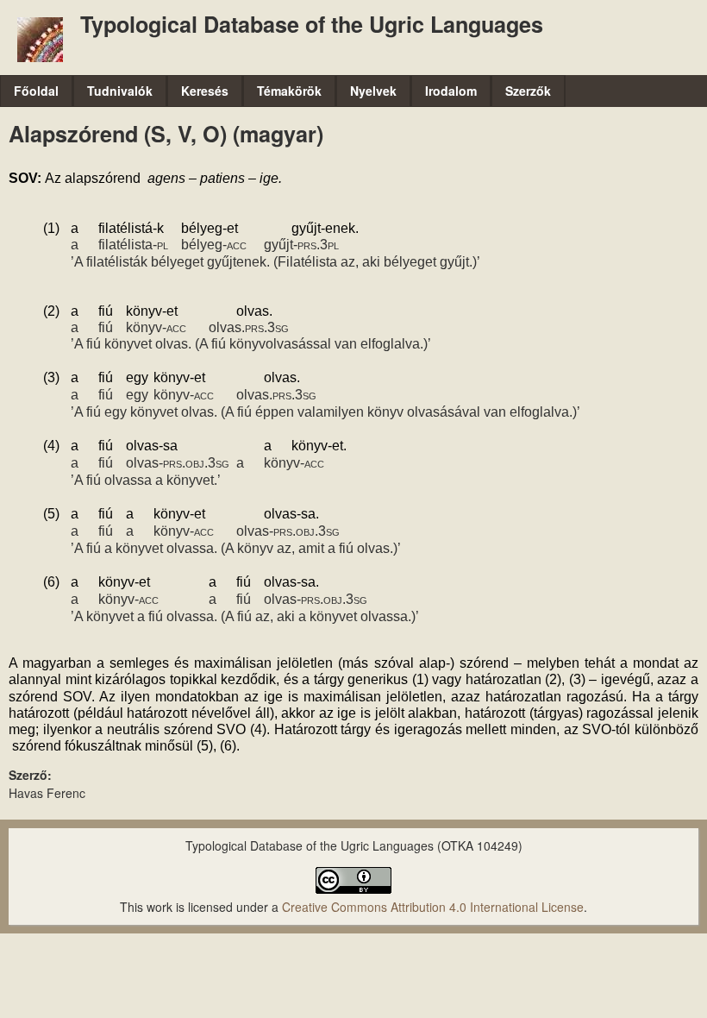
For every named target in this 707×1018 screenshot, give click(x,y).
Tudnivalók (120, 90)
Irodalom (451, 90)
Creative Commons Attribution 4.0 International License (433, 906)
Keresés (204, 90)
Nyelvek (373, 90)
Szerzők (528, 90)
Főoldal (36, 90)
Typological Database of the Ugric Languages (311, 24)
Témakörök (289, 90)
